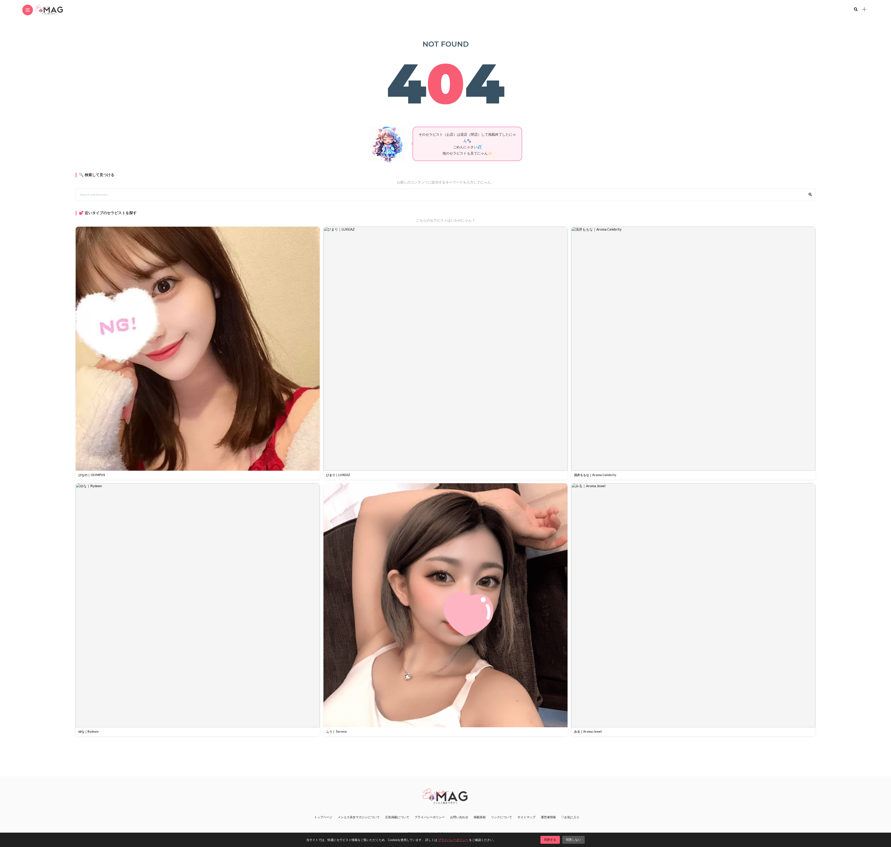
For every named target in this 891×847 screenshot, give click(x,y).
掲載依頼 (480, 817)
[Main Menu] (28, 10)
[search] (856, 9)
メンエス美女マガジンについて (359, 817)
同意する (550, 839)
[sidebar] (864, 9)
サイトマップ (526, 817)
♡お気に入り (570, 817)
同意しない (573, 839)
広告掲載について (397, 817)
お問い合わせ (459, 817)
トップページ (323, 817)
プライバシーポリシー (430, 817)
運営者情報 (548, 817)
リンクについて (501, 817)
